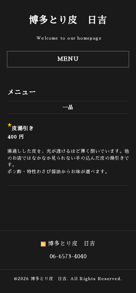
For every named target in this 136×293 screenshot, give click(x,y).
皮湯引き (23, 128)
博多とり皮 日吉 (68, 20)
